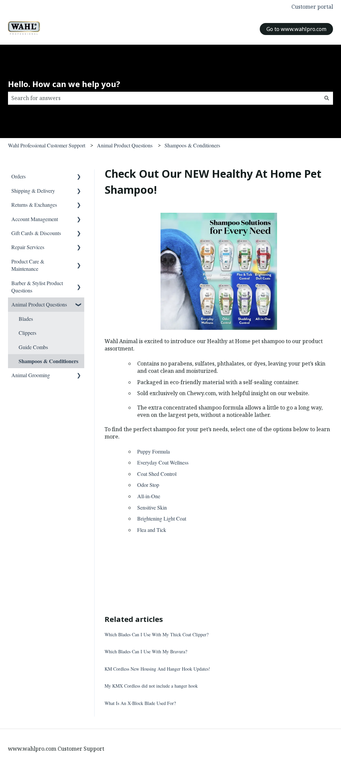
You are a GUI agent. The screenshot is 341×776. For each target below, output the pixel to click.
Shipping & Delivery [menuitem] (33, 190)
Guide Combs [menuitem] (33, 346)
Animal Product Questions (125, 145)
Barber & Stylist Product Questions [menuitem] (37, 286)
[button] (79, 177)
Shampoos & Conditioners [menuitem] (48, 361)
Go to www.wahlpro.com (296, 29)
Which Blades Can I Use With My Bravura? (146, 651)
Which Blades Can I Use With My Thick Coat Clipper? (156, 634)
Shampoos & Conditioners (192, 145)
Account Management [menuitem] (34, 218)
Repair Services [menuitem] (27, 246)
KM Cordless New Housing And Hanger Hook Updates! (157, 669)
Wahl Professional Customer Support (46, 145)
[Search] (326, 98)
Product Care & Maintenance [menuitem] (27, 265)
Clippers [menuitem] (27, 332)
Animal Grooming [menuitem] (30, 374)
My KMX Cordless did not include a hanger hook (151, 686)
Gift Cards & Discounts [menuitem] (36, 232)
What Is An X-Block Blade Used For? (140, 703)
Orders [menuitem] (18, 176)
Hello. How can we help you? (64, 83)
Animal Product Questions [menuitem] (39, 304)
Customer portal (312, 6)
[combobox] (164, 98)
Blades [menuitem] (26, 318)
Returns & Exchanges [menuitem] (34, 204)
